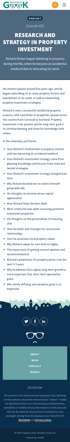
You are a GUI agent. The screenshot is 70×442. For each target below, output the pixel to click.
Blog (35, 360)
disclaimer (24, 419)
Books (35, 372)
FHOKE (41, 437)
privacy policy (43, 419)
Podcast (35, 18)
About (35, 354)
